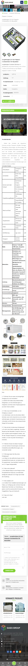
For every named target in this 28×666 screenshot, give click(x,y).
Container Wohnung (14, 13)
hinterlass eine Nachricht (14, 663)
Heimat (5, 13)
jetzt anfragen (9, 101)
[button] (27, 611)
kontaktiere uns (10, 131)
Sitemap (14, 657)
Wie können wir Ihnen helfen (14, 119)
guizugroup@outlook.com (10, 641)
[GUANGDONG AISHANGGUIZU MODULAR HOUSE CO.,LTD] (7, 4)
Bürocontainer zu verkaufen (9, 512)
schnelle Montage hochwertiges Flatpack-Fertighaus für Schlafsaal (8, 613)
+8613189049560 (8, 646)
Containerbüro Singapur (8, 509)
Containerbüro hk (15, 506)
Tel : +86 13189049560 (9, 639)
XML (19, 657)
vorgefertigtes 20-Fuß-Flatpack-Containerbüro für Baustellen (13, 538)
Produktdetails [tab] (6, 139)
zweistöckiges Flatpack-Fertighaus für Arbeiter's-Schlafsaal (20, 613)
